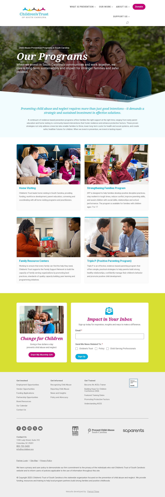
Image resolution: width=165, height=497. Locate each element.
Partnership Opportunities (27, 397)
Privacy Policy (46, 460)
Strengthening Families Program (106, 188)
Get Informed (57, 381)
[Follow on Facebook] (18, 428)
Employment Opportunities (27, 385)
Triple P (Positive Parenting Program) (109, 260)
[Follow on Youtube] (40, 428)
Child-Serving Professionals (123, 348)
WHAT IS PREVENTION (82, 7)
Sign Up (81, 356)
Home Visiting (27, 188)
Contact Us (21, 410)
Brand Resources (23, 401)
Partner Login (22, 460)
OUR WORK (105, 7)
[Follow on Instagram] (29, 428)
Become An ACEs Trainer (95, 385)
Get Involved (22, 381)
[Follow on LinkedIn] (24, 428)
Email (78, 330)
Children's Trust (86, 348)
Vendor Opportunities (25, 389)
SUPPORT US (120, 16)
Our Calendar (21, 406)
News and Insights (58, 393)
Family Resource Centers (34, 260)
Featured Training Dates (94, 395)
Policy (101, 348)
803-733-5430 (23, 446)
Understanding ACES (93, 404)
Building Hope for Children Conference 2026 (95, 390)
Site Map (34, 460)
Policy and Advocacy (59, 397)
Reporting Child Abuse (60, 389)
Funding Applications (25, 393)
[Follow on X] (35, 428)
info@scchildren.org (25, 449)
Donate (139, 6)
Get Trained (89, 381)
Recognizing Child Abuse (61, 385)
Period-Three (93, 491)
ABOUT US (121, 7)
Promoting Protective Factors (97, 399)
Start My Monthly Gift (42, 354)
